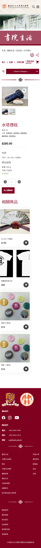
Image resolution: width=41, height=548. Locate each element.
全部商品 (16, 133)
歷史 (3, 464)
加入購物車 (8, 190)
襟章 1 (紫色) (6, 365)
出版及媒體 (6, 483)
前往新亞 (5, 519)
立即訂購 (20, 62)
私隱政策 (5, 534)
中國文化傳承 (6, 459)
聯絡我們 (5, 510)
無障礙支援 (6, 529)
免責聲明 (5, 524)
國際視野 (5, 473)
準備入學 (36, 454)
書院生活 (10, 50)
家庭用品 (23, 133)
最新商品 (5, 136)
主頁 (3, 50)
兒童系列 (9, 133)
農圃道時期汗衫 (6, 281)
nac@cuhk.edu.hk (15, 440)
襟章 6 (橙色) (6, 323)
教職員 (35, 464)
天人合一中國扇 (6, 239)
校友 (34, 469)
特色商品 (12, 136)
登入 (3, 62)
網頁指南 (5, 515)
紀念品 (19, 50)
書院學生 (36, 459)
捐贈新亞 (5, 488)
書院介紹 (5, 454)
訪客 (34, 473)
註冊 (11, 62)
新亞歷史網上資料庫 (9, 493)
